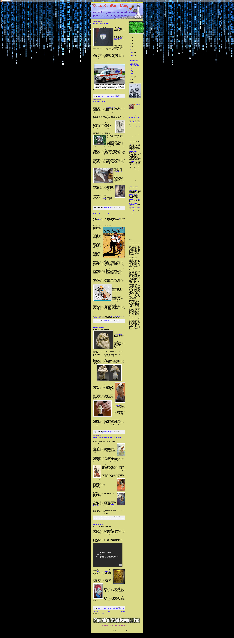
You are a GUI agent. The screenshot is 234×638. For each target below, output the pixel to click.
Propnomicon (117, 28)
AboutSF (130, 144)
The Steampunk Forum (133, 166)
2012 (131, 48)
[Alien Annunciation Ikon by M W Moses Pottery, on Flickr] (98, 591)
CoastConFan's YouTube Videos (135, 121)
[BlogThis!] (116, 95)
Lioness (122, 432)
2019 (131, 37)
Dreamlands (100, 219)
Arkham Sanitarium (100, 96)
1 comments (110, 207)
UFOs (123, 608)
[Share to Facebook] (118, 95)
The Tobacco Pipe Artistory (134, 199)
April (132, 73)
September (133, 55)
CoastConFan (107, 96)
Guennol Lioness (98, 327)
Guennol (119, 432)
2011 (131, 49)
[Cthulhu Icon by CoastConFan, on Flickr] (119, 576)
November (132, 52)
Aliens (98, 608)
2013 (131, 46)
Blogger (128, 630)
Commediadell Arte (118, 171)
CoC (110, 322)
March (132, 74)
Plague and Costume (99, 101)
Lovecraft (119, 322)
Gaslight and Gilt (132, 182)
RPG (94, 519)
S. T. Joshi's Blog (132, 161)
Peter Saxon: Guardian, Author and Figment (107, 437)
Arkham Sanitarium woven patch (119, 38)
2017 (131, 40)
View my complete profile (134, 117)
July (132, 68)
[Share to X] (117, 95)
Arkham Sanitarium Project (101, 23)
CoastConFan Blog (110, 6)
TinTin (118, 218)
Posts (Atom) (101, 613)
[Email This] (115, 95)
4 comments (110, 516)
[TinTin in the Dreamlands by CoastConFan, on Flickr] (114, 243)
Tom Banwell (105, 198)
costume (112, 96)
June (132, 70)
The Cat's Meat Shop (133, 190)
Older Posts (122, 611)
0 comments (110, 320)
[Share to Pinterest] (119, 95)
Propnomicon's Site (132, 140)
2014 (131, 45)
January (132, 77)
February (132, 76)
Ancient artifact (100, 432)
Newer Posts (96, 611)
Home (109, 611)
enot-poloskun (119, 630)
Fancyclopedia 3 (132, 210)
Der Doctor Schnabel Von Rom (108, 107)
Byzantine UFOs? (98, 524)
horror (111, 518)
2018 (131, 39)
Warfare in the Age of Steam (134, 207)
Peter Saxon (110, 447)
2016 (131, 42)
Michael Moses (118, 608)
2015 (131, 43)
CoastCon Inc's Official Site (135, 126)
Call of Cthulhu (100, 322)
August (132, 56)
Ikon (114, 608)
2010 (131, 79)
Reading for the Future (133, 151)
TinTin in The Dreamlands (101, 214)
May (131, 71)
